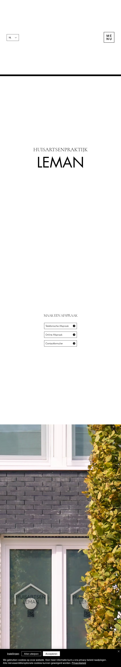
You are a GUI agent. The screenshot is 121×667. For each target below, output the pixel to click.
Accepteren (51, 653)
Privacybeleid (79, 663)
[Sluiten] (118, 652)
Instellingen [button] (13, 653)
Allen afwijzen (31, 653)
